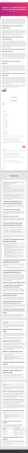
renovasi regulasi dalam (5, 123)
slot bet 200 (4, 167)
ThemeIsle (25, 451)
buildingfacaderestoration (5, 71)
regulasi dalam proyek (5, 122)
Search (3, 145)
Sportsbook (4, 130)
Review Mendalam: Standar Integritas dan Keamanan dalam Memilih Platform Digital (12, 138)
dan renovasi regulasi (5, 114)
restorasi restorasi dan (5, 126)
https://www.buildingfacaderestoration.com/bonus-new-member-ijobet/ (10, 160)
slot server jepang (5, 127)
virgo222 (4, 168)
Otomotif (4, 119)
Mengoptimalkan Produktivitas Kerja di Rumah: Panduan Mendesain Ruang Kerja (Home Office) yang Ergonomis (14, 182)
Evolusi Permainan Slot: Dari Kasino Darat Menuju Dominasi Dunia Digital (11, 154)
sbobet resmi (5, 405)
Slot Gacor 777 (10, 343)
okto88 (4, 118)
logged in (9, 102)
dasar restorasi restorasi (5, 115)
